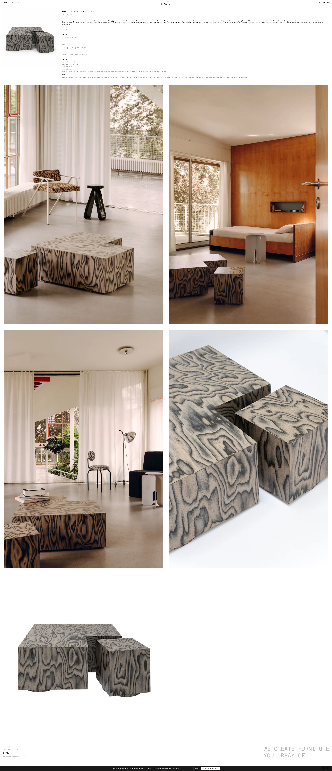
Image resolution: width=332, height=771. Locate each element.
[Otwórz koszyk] (319, 3)
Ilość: (64, 44)
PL (328, 3)
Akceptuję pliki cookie (210, 768)
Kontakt (21, 3)
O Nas (14, 3)
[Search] (315, 2)
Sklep (6, 3)
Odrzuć (197, 768)
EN (324, 3)
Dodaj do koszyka (79, 48)
